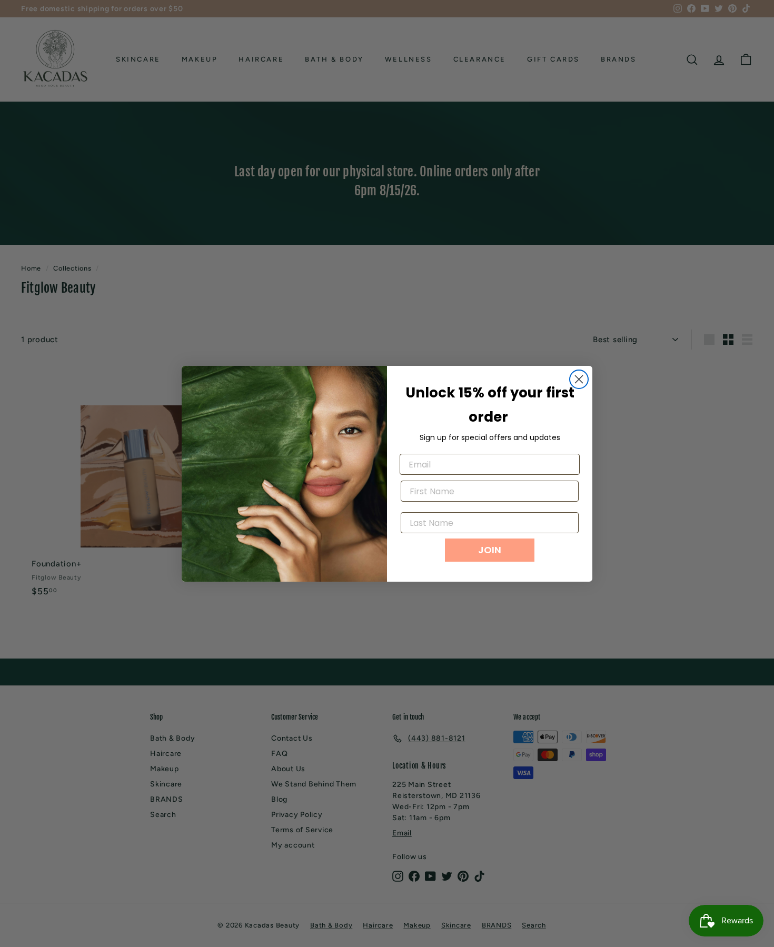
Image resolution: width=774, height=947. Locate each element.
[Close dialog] (579, 379)
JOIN (489, 549)
